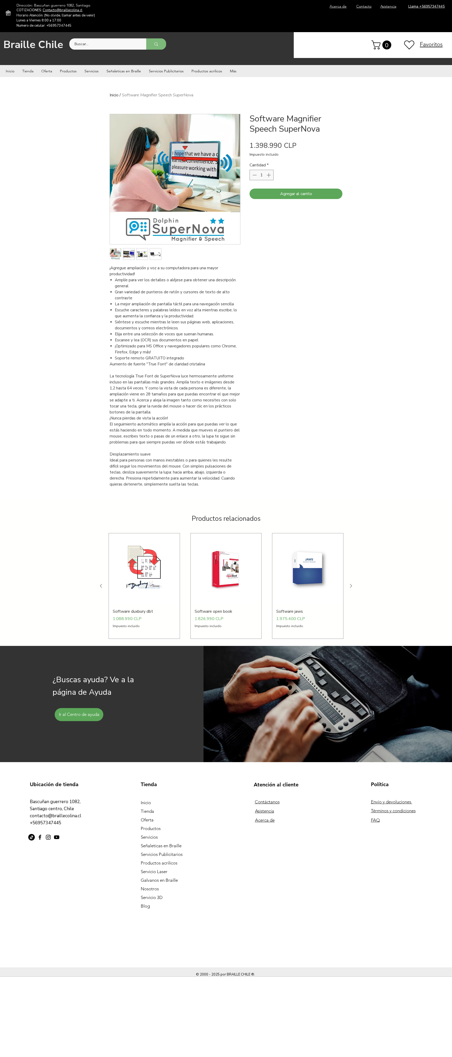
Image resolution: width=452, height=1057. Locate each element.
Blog (145, 906)
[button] (382, 44)
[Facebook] (40, 837)
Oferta (147, 819)
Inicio (114, 95)
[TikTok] (31, 837)
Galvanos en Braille (159, 880)
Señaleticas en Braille (161, 845)
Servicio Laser (154, 871)
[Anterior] (101, 586)
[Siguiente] (351, 586)
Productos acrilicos (159, 863)
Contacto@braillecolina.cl (62, 10)
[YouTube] (56, 837)
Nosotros (150, 888)
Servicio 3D (152, 897)
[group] (226, 586)
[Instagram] (48, 837)
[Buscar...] (156, 44)
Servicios (149, 837)
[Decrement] (254, 175)
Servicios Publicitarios (162, 854)
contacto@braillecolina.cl (55, 816)
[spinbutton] (261, 175)
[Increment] (269, 175)
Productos (151, 828)
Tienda (147, 811)
